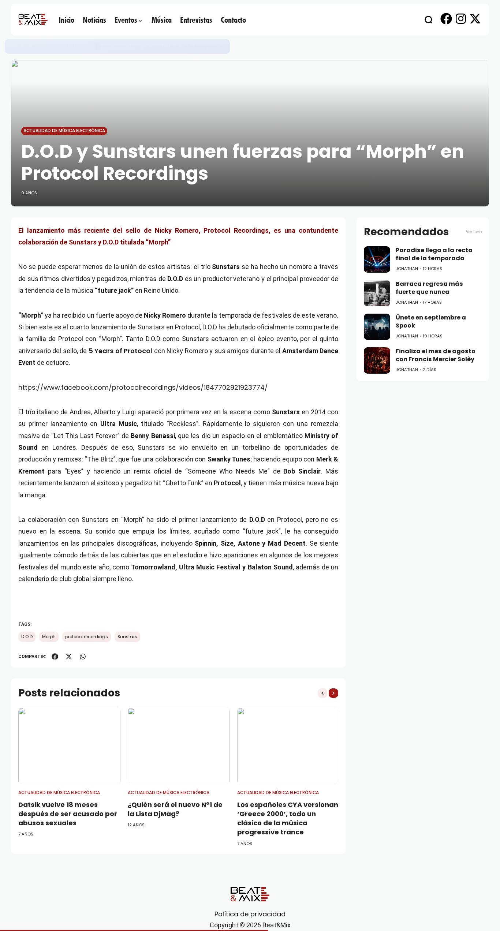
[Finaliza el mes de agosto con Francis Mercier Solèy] (377, 360)
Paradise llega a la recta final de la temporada (163, 46)
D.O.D (27, 637)
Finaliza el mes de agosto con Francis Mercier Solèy (435, 355)
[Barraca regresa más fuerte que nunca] (377, 293)
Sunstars (127, 637)
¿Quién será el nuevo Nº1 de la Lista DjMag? (175, 809)
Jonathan (407, 269)
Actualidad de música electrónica (51, 46)
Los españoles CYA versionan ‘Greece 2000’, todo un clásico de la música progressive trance (287, 818)
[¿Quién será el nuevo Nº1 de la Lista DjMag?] (179, 746)
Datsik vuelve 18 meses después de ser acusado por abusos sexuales (67, 813)
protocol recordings (86, 637)
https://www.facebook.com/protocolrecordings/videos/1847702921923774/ (143, 387)
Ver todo (474, 232)
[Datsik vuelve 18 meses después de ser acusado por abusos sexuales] (69, 746)
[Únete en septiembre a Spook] (377, 327)
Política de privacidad (250, 914)
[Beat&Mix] (33, 19)
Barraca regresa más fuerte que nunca (429, 288)
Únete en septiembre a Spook (431, 321)
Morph (49, 637)
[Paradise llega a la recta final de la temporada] (97, 46)
